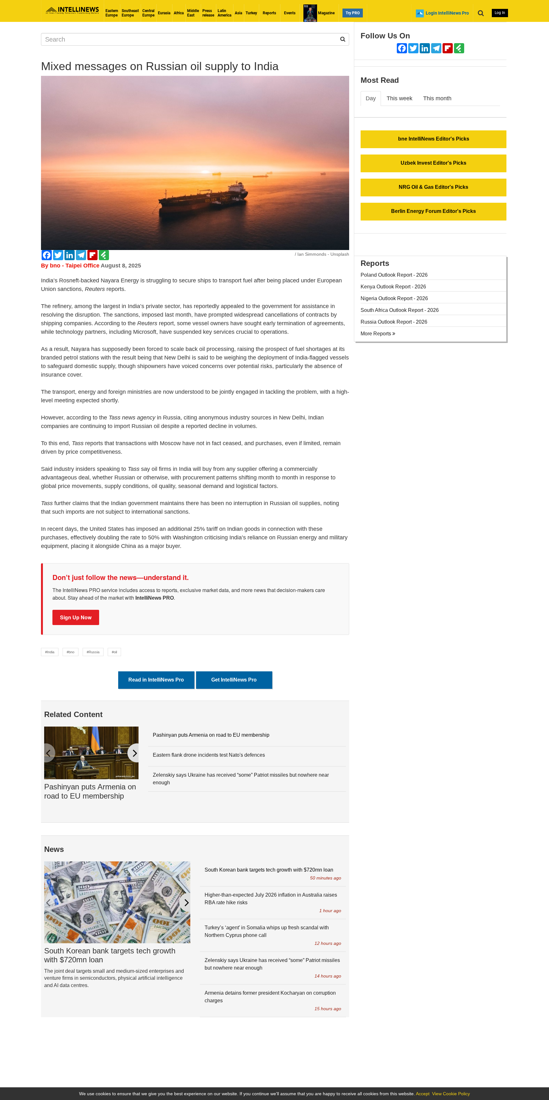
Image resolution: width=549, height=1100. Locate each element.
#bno (70, 652)
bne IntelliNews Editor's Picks (433, 139)
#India (49, 652)
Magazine (326, 13)
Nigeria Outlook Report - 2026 (394, 298)
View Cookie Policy (451, 1093)
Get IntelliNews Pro (234, 679)
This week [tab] (399, 98)
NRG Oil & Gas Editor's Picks (433, 187)
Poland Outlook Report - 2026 (394, 275)
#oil (114, 652)
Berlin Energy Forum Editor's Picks (433, 211)
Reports (269, 13)
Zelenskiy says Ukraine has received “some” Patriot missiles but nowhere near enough (241, 778)
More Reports (376, 333)
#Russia (93, 652)
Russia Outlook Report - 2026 (394, 322)
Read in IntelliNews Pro (156, 679)
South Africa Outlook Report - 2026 (400, 310)
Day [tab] (371, 98)
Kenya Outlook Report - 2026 (393, 286)
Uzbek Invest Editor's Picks (433, 163)
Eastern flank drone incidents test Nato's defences (209, 755)
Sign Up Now (76, 617)
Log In (500, 12)
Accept (423, 1093)
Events (289, 13)
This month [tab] (437, 98)
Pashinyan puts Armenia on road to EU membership (90, 791)
